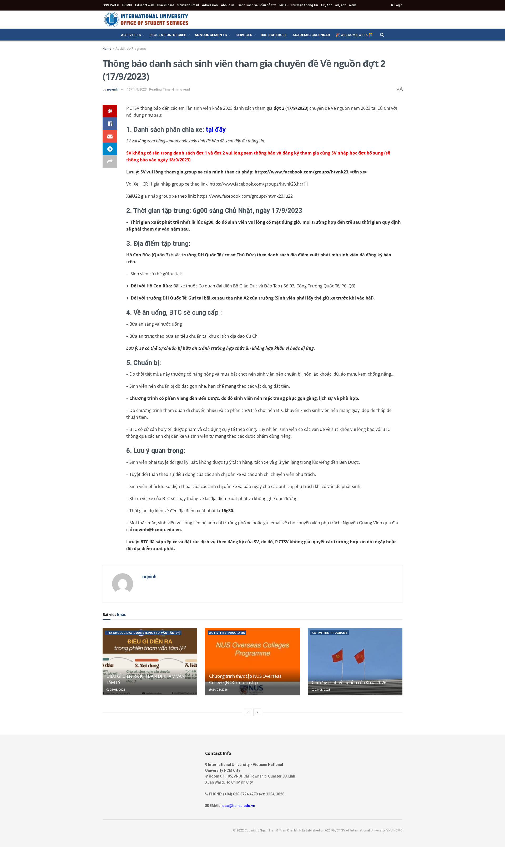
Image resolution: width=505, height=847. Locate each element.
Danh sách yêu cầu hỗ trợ (257, 5)
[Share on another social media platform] (110, 161)
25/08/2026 (117, 689)
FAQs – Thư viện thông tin (298, 5)
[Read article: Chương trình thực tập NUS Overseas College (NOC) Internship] (252, 661)
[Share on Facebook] (110, 123)
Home (107, 49)
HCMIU (127, 5)
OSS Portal (111, 5)
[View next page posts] (257, 712)
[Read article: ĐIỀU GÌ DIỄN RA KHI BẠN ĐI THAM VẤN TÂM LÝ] (150, 661)
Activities (131, 35)
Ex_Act (326, 5)
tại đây (216, 129)
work (352, 5)
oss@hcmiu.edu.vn (238, 806)
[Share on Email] (110, 136)
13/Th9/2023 (137, 89)
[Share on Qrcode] (110, 111)
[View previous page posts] (248, 712)
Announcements (211, 35)
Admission (210, 5)
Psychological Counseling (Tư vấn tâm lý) (143, 633)
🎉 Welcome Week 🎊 (354, 35)
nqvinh (112, 89)
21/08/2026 (322, 689)
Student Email (188, 5)
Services (243, 35)
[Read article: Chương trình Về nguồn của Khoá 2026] (355, 661)
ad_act (340, 5)
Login (398, 5)
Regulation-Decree (167, 35)
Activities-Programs (130, 49)
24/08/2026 (219, 689)
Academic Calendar (311, 35)
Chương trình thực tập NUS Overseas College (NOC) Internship (245, 679)
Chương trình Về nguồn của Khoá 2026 (349, 682)
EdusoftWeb (144, 5)
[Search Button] (382, 35)
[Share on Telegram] (110, 149)
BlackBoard (165, 5)
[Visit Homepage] (146, 19)
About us (228, 5)
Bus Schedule (274, 35)
